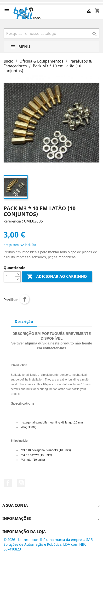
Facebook (8, 483)
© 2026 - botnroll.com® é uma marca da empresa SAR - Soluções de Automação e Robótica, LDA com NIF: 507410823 (49, 544)
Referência (12, 221)
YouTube (21, 483)
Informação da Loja (24, 531)
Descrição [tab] (24, 321)
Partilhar (24, 299)
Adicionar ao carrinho (57, 276)
